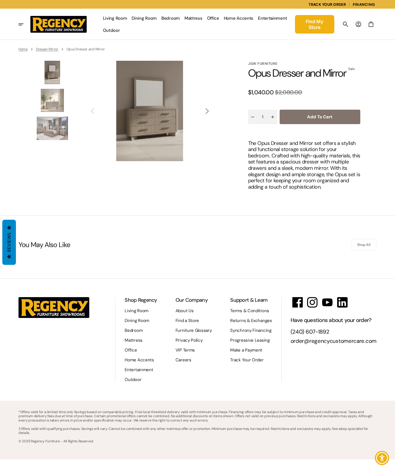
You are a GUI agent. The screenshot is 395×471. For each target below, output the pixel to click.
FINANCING (364, 4)
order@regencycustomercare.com (333, 341)
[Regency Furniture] (58, 24)
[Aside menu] (24, 24)
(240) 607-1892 (310, 332)
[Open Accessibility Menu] (382, 458)
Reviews (9, 242)
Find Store (314, 24)
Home (23, 49)
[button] (345, 24)
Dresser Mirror (47, 49)
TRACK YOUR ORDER (327, 4)
